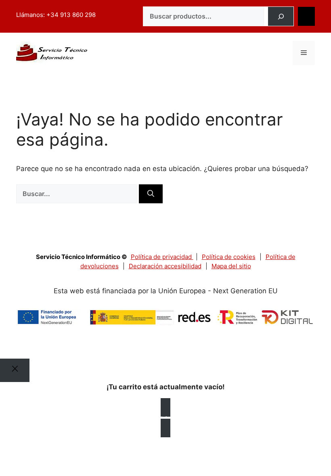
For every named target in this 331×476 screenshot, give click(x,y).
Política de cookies (229, 257)
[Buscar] (280, 16)
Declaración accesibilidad (165, 266)
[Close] (14, 370)
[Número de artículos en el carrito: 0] (306, 16)
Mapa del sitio (231, 266)
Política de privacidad (162, 257)
